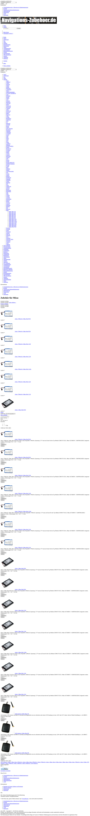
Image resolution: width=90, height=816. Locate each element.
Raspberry (8, 129)
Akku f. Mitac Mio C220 (20, 673)
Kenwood (8, 107)
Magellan (8, 205)
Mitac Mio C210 (12, 219)
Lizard (7, 134)
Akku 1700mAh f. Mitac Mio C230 (23, 356)
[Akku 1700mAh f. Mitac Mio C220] (8, 381)
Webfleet (8, 168)
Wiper (7, 138)
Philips (7, 152)
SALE (4, 74)
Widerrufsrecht (6, 11)
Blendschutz (6, 255)
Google (7, 196)
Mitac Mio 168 (12, 212)
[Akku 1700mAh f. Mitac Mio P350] (8, 331)
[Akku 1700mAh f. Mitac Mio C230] (8, 356)
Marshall (8, 182)
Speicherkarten (6, 274)
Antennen (5, 262)
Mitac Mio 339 (12, 216)
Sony (7, 236)
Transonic (8, 240)
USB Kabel (6, 75)
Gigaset (8, 155)
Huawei (8, 200)
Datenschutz (6, 12)
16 (6, 420)
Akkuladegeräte (6, 259)
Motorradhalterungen (8, 270)
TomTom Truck (9, 239)
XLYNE (8, 124)
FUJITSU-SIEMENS (11, 93)
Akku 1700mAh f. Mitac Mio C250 (23, 344)
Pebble (7, 87)
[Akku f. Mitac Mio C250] (8, 610)
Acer (7, 99)
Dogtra (7, 160)
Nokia (7, 230)
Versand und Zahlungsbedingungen (11, 10)
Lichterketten (6, 250)
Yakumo (8, 244)
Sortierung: (3, 413)
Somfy (7, 127)
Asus (7, 94)
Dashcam (5, 251)
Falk (7, 192)
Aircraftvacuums (10, 171)
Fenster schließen (4, 303)
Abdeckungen (6, 257)
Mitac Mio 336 (12, 215)
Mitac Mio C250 (12, 224)
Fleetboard (8, 177)
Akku (4, 78)
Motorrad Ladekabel (7, 269)
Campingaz (8, 89)
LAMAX (8, 143)
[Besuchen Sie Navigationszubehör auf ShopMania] (4, 769)
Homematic (8, 199)
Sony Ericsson (9, 128)
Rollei (7, 104)
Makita (7, 170)
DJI (7, 184)
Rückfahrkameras (7, 273)
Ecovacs (8, 112)
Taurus (7, 175)
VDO (7, 243)
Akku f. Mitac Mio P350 (20, 589)
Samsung (8, 235)
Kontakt (5, 8)
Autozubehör (6, 267)
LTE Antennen (6, 263)
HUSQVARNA (9, 146)
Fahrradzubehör (6, 246)
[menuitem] (46, 7)
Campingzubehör (7, 248)
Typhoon (8, 241)
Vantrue (8, 187)
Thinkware (8, 186)
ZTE (7, 158)
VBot (7, 116)
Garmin (8, 195)
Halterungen (6, 253)
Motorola (8, 123)
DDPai (7, 147)
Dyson (7, 161)
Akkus (4, 258)
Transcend (8, 106)
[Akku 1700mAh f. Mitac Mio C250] (8, 344)
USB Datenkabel (7, 279)
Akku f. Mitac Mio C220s (20, 652)
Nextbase (8, 150)
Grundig (8, 197)
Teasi (7, 80)
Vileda (7, 85)
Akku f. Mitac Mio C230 (20, 631)
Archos (7, 153)
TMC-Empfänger (7, 275)
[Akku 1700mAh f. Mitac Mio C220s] (8, 369)
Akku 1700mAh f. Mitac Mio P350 (23, 331)
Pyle (7, 172)
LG (7, 122)
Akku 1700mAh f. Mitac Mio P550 (23, 318)
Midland (8, 145)
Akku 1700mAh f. (18, 762)
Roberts (8, 176)
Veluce (7, 98)
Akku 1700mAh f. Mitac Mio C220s (23, 369)
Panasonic (8, 231)
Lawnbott (8, 133)
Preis (2, 419)
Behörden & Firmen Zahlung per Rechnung (13, 786)
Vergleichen (3, 444)
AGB (4, 13)
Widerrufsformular (7, 780)
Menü (4, 25)
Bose (7, 167)
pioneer (7, 233)
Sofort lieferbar (4, 417)
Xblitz (7, 142)
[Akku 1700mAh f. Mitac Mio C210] (8, 394)
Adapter (5, 260)
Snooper (8, 84)
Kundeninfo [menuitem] (14, 10)
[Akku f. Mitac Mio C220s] (8, 652)
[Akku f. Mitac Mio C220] (8, 673)
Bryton (7, 165)
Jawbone (8, 202)
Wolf (7, 140)
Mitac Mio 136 (12, 211)
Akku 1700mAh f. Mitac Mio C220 (23, 381)
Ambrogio (8, 132)
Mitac (7, 210)
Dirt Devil (8, 111)
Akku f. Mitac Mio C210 (20, 694)
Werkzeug (5, 282)
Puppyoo (8, 114)
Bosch (7, 126)
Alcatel (7, 117)
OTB (7, 425)
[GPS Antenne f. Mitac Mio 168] (8, 752)
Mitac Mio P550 (12, 226)
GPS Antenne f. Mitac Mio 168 (22, 752)
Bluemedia (8, 191)
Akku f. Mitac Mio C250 (20, 610)
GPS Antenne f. (4, 762)
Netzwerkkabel (6, 245)
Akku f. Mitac (11, 762)
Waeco (7, 90)
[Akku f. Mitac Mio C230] (8, 631)
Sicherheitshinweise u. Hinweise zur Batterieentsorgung (15, 7)
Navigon (8, 228)
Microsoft (8, 156)
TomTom (8, 238)
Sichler (7, 97)
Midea (7, 113)
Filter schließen (4, 415)
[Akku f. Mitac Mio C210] (8, 694)
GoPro (7, 83)
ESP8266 (8, 180)
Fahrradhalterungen (7, 268)
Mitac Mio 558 (12, 218)
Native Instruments (10, 92)
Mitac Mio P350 (12, 225)
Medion (8, 206)
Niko (7, 136)
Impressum (5, 15)
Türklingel (5, 278)
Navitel (7, 151)
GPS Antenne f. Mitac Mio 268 (22, 733)
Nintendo (8, 131)
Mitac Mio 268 (12, 214)
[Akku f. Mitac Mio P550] (8, 409)
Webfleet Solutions (10, 163)
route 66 (8, 234)
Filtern (2, 412)
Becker (7, 189)
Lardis (7, 166)
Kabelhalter (6, 249)
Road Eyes (8, 148)
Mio (7, 207)
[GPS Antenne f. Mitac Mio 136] (8, 713)
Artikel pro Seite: (4, 428)
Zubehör (5, 79)
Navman (8, 229)
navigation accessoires (5, 770)
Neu (4, 77)
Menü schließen (6, 65)
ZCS (7, 141)
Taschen (5, 277)
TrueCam (8, 103)
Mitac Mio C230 (12, 223)
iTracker (8, 101)
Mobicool (8, 88)
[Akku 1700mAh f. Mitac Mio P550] (8, 318)
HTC (7, 121)
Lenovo (8, 204)
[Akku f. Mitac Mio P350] (8, 589)
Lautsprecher (6, 254)
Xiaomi (7, 157)
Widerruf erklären (7, 787)
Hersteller (3, 421)
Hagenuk (8, 179)
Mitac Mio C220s (13, 221)
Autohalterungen (7, 264)
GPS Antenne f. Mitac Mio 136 (22, 713)
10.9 (4, 420)
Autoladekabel (6, 265)
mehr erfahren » (12, 302)
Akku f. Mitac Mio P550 (20, 409)
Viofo (7, 185)
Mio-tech (8, 209)
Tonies (7, 181)
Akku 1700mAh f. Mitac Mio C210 (23, 394)
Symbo (7, 173)
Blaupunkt (8, 190)
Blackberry (8, 118)
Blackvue (8, 102)
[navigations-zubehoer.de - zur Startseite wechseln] (29, 23)
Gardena (8, 108)
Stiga (7, 137)
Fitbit (7, 194)
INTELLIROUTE (10, 162)
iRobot (7, 201)
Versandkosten (25, 798)
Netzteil (5, 272)
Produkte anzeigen (5, 416)
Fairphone (8, 119)
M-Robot (8, 95)
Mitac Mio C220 (12, 220)
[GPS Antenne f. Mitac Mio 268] (8, 733)
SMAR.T (8, 82)
